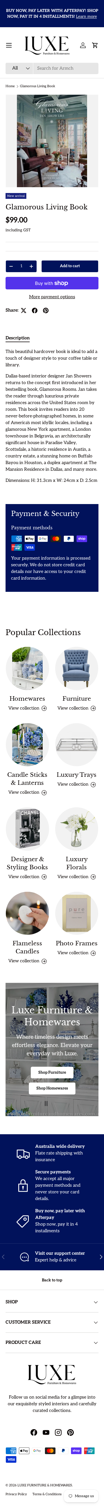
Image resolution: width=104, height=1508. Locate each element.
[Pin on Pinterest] (45, 310)
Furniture (76, 698)
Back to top (52, 1280)
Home (10, 86)
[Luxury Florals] (76, 829)
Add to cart (70, 266)
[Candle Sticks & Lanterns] (27, 744)
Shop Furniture (52, 1072)
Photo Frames (77, 943)
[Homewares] (27, 668)
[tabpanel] (52, 422)
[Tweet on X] (23, 310)
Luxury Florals (77, 863)
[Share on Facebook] (34, 310)
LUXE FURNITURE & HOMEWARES (44, 1485)
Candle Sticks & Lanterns (27, 778)
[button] (95, 45)
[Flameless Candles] (27, 913)
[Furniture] (76, 668)
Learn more (86, 16)
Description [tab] (18, 338)
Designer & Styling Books (27, 863)
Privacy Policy (16, 1494)
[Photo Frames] (76, 913)
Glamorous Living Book (37, 86)
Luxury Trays (77, 774)
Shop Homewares (52, 1088)
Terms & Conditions (47, 1494)
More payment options (52, 297)
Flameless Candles (27, 947)
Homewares (27, 698)
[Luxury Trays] (76, 744)
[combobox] (52, 68)
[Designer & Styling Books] (27, 829)
